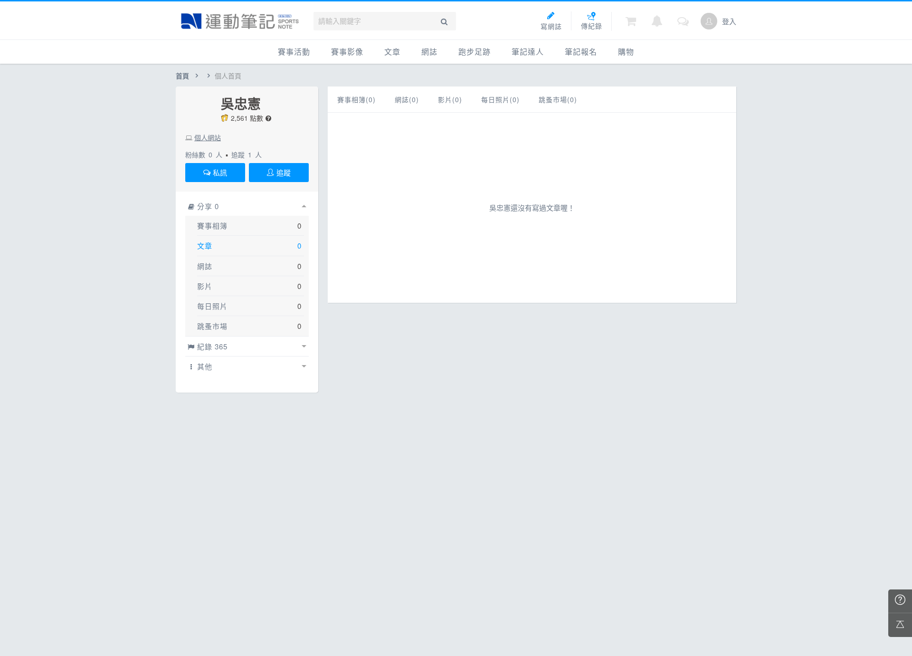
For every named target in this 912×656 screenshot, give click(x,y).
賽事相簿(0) (356, 99)
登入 (729, 21)
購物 (626, 51)
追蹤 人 (246, 154)
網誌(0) (407, 99)
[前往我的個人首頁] (709, 21)
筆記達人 (528, 51)
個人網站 (207, 137)
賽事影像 (347, 51)
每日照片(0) (500, 99)
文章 (392, 51)
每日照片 (212, 306)
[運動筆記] (240, 21)
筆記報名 (581, 51)
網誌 (429, 51)
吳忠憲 (241, 103)
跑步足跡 (474, 51)
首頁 (182, 75)
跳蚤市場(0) (558, 99)
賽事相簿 (212, 226)
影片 (204, 286)
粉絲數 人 (203, 154)
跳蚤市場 (212, 326)
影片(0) (450, 99)
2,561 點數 (247, 118)
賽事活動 (294, 51)
